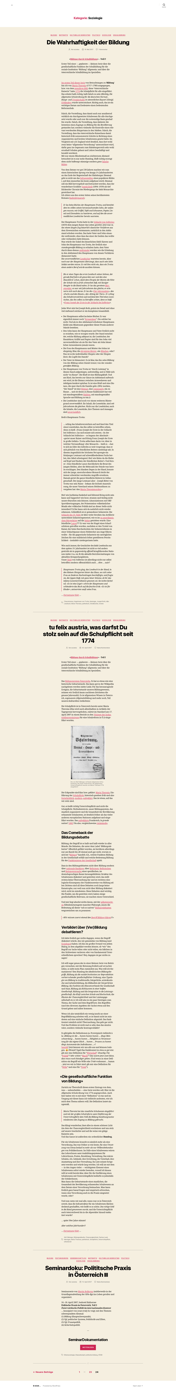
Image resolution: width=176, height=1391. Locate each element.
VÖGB (100, 1355)
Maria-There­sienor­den (90, 489)
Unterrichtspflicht (104, 1239)
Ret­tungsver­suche (74, 871)
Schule (101, 604)
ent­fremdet (84, 250)
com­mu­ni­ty (98, 389)
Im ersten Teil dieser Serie (73, 83)
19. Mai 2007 (89, 49)
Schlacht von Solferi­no (104, 222)
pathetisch (85, 604)
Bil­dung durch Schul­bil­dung (83, 59)
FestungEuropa (61, 1258)
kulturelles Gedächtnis (80, 35)
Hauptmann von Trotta (81, 601)
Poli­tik (65, 1056)
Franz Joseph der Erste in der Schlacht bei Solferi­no (87, 302)
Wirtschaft (92, 1053)
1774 (77, 91)
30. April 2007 (87, 648)
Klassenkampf (80, 1355)
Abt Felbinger (68, 1237)
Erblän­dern (66, 102)
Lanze (74, 523)
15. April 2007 (87, 1282)
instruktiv (63, 35)
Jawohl (64, 1047)
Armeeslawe (90, 319)
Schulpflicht (78, 795)
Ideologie (93, 601)
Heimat (84, 389)
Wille (64, 1067)
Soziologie (106, 35)
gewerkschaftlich (78, 1258)
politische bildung (91, 1355)
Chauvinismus (68, 601)
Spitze (87, 520)
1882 (71, 823)
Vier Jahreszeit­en (101, 291)
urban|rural (67, 1242)
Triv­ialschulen (78, 100)
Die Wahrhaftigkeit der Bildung (88, 42)
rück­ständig (102, 823)
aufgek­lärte (83, 820)
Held (69, 560)
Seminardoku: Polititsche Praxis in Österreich (88, 1271)
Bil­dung (73, 855)
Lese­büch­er (85, 259)
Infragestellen (86, 178)
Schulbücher (94, 604)
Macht (85, 1056)
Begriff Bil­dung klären (101, 917)
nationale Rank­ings (75, 868)
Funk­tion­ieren (74, 860)
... (12, 4)
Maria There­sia (79, 85)
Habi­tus (86, 394)
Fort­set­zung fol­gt (71, 595)
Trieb (83, 1067)
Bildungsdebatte (79, 1237)
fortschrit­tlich (67, 798)
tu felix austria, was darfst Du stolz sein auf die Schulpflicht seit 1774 (88, 634)
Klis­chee (104, 351)
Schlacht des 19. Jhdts (71, 515)
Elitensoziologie (69, 1355)
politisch (96, 35)
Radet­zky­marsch (77, 198)
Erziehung (66, 944)
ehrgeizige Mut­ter (89, 351)
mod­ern (78, 798)
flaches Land (103, 1237)
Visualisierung (119, 35)
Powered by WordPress (51, 1386)
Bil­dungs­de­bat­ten (103, 908)
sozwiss (76, 49)
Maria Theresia (76, 604)
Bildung (54, 35)
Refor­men (94, 868)
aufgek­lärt (88, 798)
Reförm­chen (105, 868)
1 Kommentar (103, 49)
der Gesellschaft (88, 860)
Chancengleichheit (92, 1237)
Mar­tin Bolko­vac (85, 1291)
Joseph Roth (87, 187)
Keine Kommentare (103, 648)
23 (90, 1372)
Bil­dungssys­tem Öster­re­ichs (77, 681)
